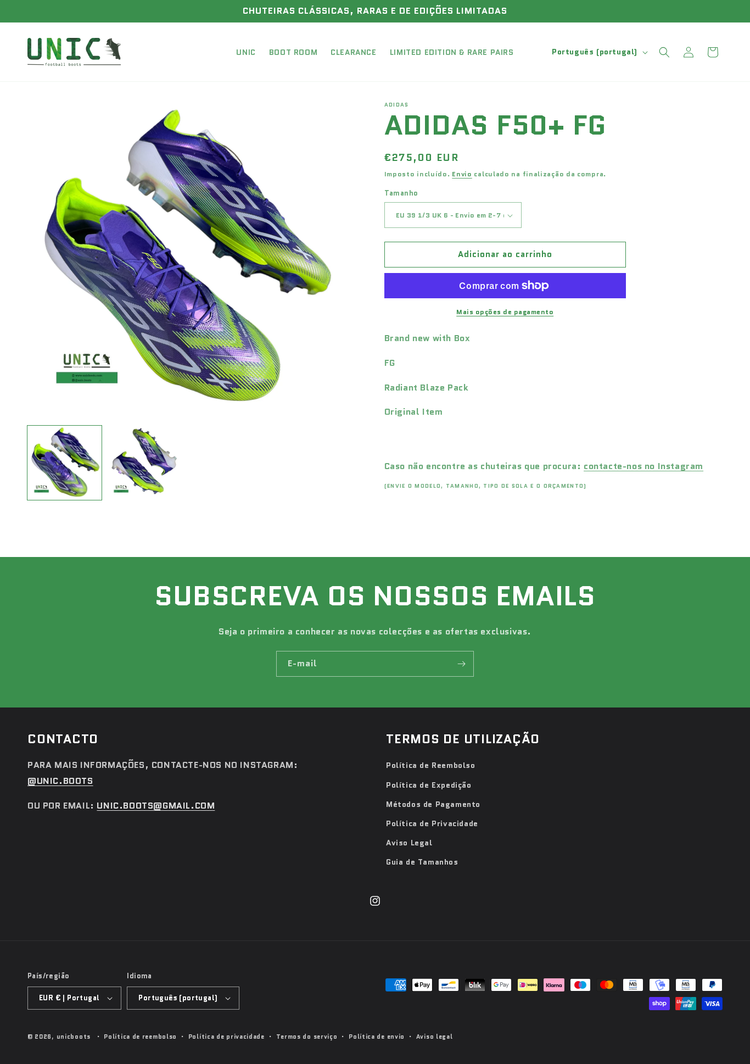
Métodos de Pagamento (433, 804)
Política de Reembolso (430, 765)
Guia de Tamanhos (422, 861)
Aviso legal (434, 1036)
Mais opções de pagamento (504, 311)
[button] (664, 52)
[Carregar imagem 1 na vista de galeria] (64, 463)
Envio (462, 174)
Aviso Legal (409, 842)
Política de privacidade (226, 1036)
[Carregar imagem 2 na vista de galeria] (144, 463)
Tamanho (401, 193)
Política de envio (377, 1036)
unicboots (74, 1036)
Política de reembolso (140, 1036)
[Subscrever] (461, 664)
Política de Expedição (429, 784)
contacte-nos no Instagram (643, 466)
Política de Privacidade (432, 823)
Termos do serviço (307, 1036)
